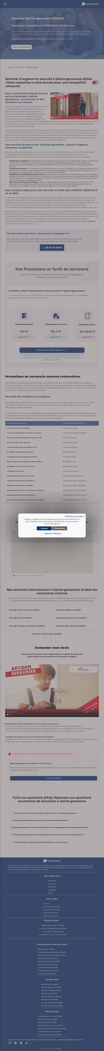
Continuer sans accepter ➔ (74, 516)
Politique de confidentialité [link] (52, 533)
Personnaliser (59, 528)
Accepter (44, 528)
